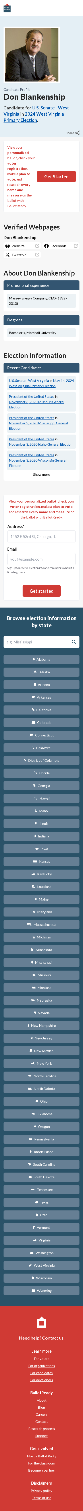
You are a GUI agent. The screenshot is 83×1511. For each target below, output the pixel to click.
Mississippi (41, 962)
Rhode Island (41, 1152)
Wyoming (41, 1290)
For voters (41, 1358)
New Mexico (41, 1051)
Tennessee (42, 1189)
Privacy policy (41, 1490)
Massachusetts (41, 924)
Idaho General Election (40, 444)
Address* (15, 526)
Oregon (41, 1126)
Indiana (41, 836)
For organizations (41, 1365)
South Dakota (41, 1177)
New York (41, 1063)
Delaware (41, 748)
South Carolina (41, 1164)
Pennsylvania (41, 1139)
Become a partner (41, 1470)
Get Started (56, 176)
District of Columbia (41, 760)
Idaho (41, 811)
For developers (41, 1380)
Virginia (41, 1240)
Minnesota (41, 950)
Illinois (41, 823)
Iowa (41, 849)
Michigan (41, 937)
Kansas (41, 861)
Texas (42, 1202)
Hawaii (41, 798)
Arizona (41, 684)
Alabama (41, 659)
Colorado (41, 722)
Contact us (53, 1337)
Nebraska (41, 1000)
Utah (41, 1215)
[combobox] (41, 536)
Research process (41, 1428)
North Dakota (41, 1088)
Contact (41, 1421)
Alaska (41, 672)
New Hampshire (41, 1025)
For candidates (41, 1373)
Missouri (41, 975)
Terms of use (41, 1497)
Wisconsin (41, 1278)
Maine (41, 899)
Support (41, 1435)
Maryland (41, 912)
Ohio (41, 1101)
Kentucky (41, 874)
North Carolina (41, 1076)
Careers (42, 1414)
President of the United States (31, 396)
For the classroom (41, 1463)
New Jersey (41, 1038)
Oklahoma (41, 1114)
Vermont (41, 1227)
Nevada (42, 1013)
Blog (41, 1407)
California (41, 710)
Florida (42, 773)
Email (12, 549)
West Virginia (42, 1265)
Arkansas (41, 697)
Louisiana (41, 886)
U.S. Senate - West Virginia (29, 380)
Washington (42, 1253)
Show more (41, 474)
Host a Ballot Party (41, 1456)
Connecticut (41, 735)
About (41, 1400)
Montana (41, 987)
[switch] (73, 133)
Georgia (41, 785)
